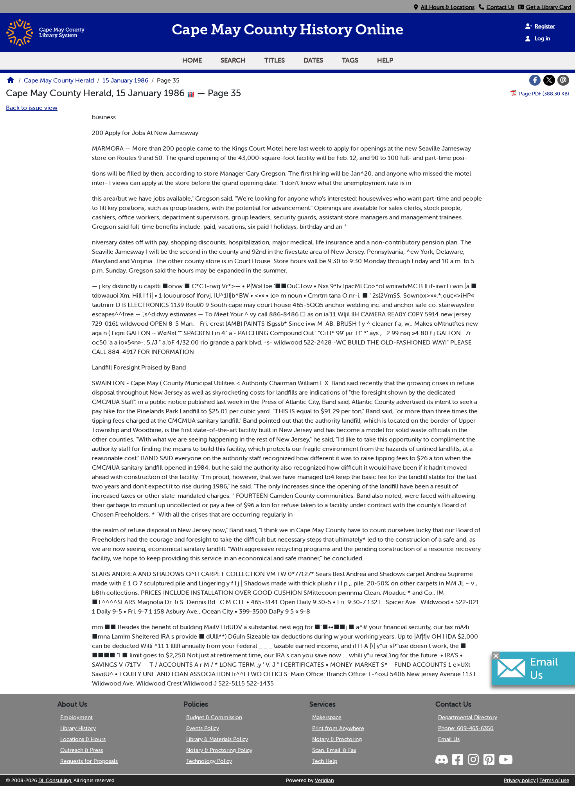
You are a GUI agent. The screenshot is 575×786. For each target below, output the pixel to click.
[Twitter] (549, 80)
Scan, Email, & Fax (334, 750)
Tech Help (324, 760)
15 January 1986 (125, 80)
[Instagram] (473, 759)
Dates (313, 60)
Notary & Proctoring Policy (219, 750)
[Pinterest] (488, 759)
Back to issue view (32, 107)
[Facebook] (535, 80)
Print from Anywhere (338, 728)
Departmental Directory (467, 717)
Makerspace (326, 717)
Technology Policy (209, 760)
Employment (76, 717)
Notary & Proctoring (337, 739)
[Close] (496, 655)
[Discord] (442, 759)
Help (385, 60)
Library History (78, 728)
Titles (274, 60)
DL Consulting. (55, 780)
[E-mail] (563, 80)
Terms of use (554, 780)
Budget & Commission (214, 717)
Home (192, 60)
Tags (350, 60)
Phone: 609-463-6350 (466, 728)
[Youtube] (505, 759)
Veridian (324, 780)
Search (233, 60)
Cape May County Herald (59, 80)
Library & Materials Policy (217, 739)
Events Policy (202, 728)
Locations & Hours (83, 739)
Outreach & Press (81, 750)
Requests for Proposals (89, 760)
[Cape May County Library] (10, 82)
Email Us (449, 739)
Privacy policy (520, 780)
